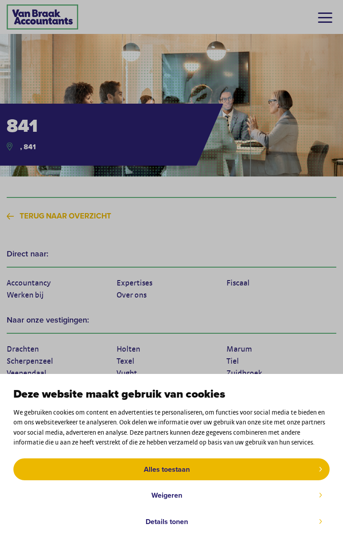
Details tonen (167, 521)
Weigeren (166, 495)
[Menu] (325, 17)
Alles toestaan (167, 469)
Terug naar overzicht (65, 216)
